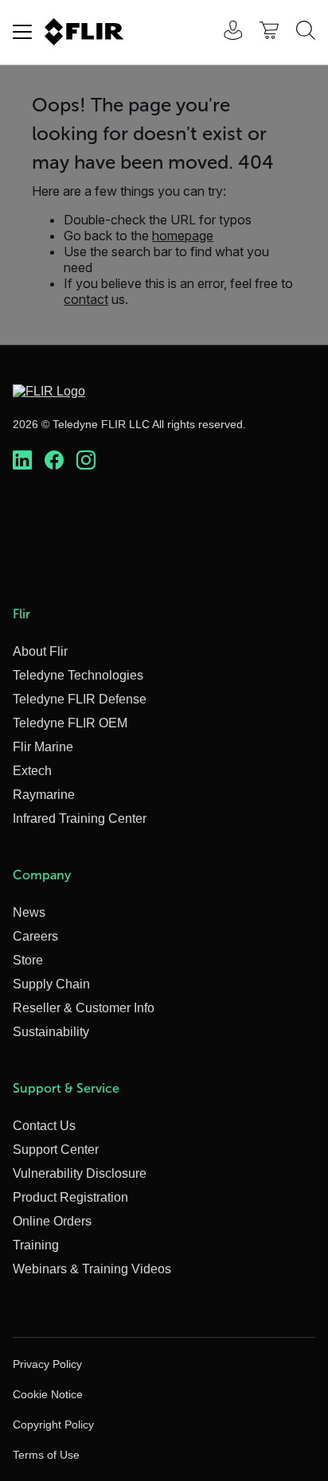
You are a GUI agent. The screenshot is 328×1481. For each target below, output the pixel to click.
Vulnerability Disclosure (79, 1173)
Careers (35, 936)
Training (36, 1245)
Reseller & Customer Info (83, 1008)
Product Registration (70, 1197)
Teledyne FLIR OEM (70, 723)
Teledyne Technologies (78, 675)
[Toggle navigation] (22, 32)
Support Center (56, 1149)
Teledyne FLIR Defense (79, 699)
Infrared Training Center (79, 818)
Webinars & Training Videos (92, 1269)
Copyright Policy (53, 1424)
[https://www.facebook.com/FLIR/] (54, 461)
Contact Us (44, 1125)
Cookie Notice (48, 1394)
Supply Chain (51, 984)
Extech (32, 771)
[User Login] (224, 32)
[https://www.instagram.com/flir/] (86, 461)
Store (28, 960)
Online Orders (52, 1221)
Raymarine (44, 794)
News (29, 912)
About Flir (40, 651)
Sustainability (51, 1032)
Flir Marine (43, 747)
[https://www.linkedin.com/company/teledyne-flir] (22, 461)
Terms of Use (46, 1454)
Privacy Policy (47, 1364)
